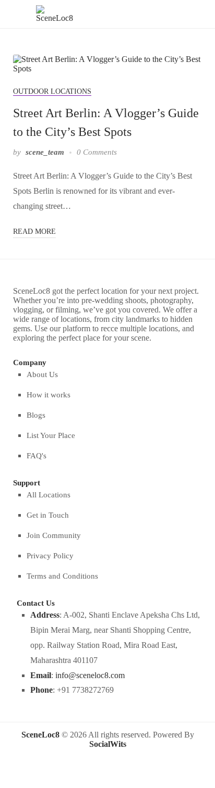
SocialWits (107, 744)
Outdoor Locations (52, 91)
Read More (34, 231)
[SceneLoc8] (54, 13)
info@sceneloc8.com (90, 675)
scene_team (45, 152)
